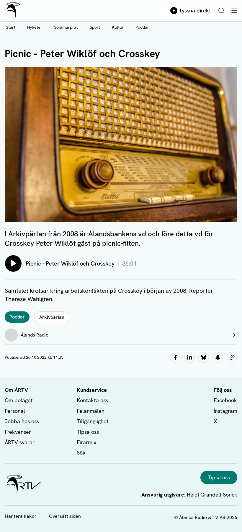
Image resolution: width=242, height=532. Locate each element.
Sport (95, 27)
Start (10, 27)
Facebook (225, 400)
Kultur (118, 27)
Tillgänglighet (93, 421)
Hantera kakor (21, 516)
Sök (81, 452)
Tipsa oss (88, 431)
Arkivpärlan (51, 317)
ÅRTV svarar (20, 442)
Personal (15, 411)
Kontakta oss (92, 400)
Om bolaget (19, 400)
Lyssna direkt (195, 10)
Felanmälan (90, 411)
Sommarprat (66, 27)
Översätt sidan (65, 516)
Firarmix (86, 442)
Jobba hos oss (22, 421)
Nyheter (34, 27)
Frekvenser (18, 431)
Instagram (225, 411)
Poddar (142, 27)
